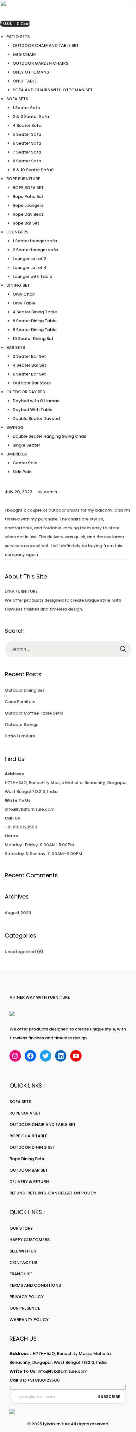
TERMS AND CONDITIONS (35, 1285)
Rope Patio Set (28, 196)
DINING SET (18, 285)
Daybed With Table (33, 410)
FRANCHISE (21, 1274)
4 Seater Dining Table (35, 312)
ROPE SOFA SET (28, 188)
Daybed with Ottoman (36, 401)
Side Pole (22, 472)
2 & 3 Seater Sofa (31, 117)
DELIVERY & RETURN (29, 1182)
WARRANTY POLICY (29, 1320)
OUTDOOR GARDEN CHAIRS (40, 63)
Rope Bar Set (26, 223)
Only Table (24, 303)
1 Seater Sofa (26, 108)
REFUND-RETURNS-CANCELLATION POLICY (52, 1193)
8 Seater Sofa (27, 161)
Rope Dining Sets (26, 1159)
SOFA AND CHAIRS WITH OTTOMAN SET (53, 90)
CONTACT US (23, 1262)
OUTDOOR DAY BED (25, 392)
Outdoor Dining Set (24, 690)
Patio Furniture (20, 736)
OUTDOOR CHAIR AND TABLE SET (46, 46)
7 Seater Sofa (27, 152)
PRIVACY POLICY (26, 1297)
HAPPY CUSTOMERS (29, 1240)
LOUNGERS (17, 232)
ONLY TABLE (25, 81)
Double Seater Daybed (36, 418)
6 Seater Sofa (27, 143)
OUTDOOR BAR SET (28, 1170)
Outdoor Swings (21, 725)
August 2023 (18, 913)
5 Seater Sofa (27, 134)
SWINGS (14, 427)
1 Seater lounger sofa (35, 241)
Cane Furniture (20, 702)
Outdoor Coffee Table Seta (34, 713)
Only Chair (24, 294)
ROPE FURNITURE (23, 179)
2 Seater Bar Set (29, 356)
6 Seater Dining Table (35, 321)
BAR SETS (15, 347)
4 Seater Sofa (27, 125)
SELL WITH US (22, 1251)
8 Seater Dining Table (35, 330)
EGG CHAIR (24, 54)
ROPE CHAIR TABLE (28, 1136)
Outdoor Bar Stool (32, 383)
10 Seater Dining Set (33, 339)
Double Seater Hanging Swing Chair (49, 436)
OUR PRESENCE (24, 1308)
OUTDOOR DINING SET (32, 1147)
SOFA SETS (17, 99)
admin (50, 492)
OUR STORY (21, 1228)
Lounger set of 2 (29, 259)
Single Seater (26, 445)
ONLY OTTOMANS (31, 72)
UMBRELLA (16, 454)
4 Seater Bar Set (29, 365)
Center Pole (25, 463)
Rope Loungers (28, 205)
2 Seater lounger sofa (35, 250)
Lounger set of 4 (29, 268)
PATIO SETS (18, 37)
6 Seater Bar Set (29, 374)
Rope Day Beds (28, 214)
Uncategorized (20, 952)
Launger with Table (32, 276)
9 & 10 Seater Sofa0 (33, 170)
